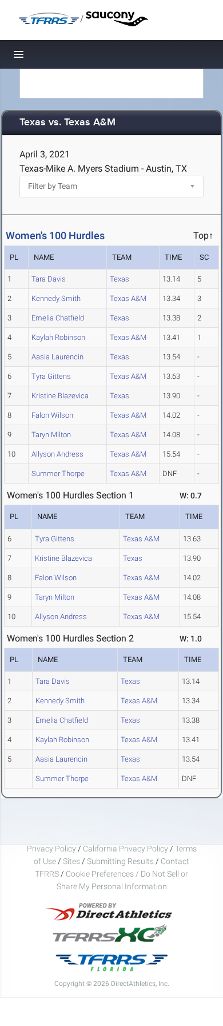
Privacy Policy (51, 848)
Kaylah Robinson (58, 337)
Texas (119, 279)
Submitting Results (120, 861)
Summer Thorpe (58, 473)
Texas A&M (128, 298)
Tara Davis (48, 279)
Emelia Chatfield (57, 318)
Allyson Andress (57, 454)
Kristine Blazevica (60, 395)
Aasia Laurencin (57, 356)
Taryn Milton (51, 434)
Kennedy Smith (56, 298)
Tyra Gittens (51, 376)
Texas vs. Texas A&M (67, 122)
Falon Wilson (52, 415)
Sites (71, 861)
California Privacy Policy (125, 848)
